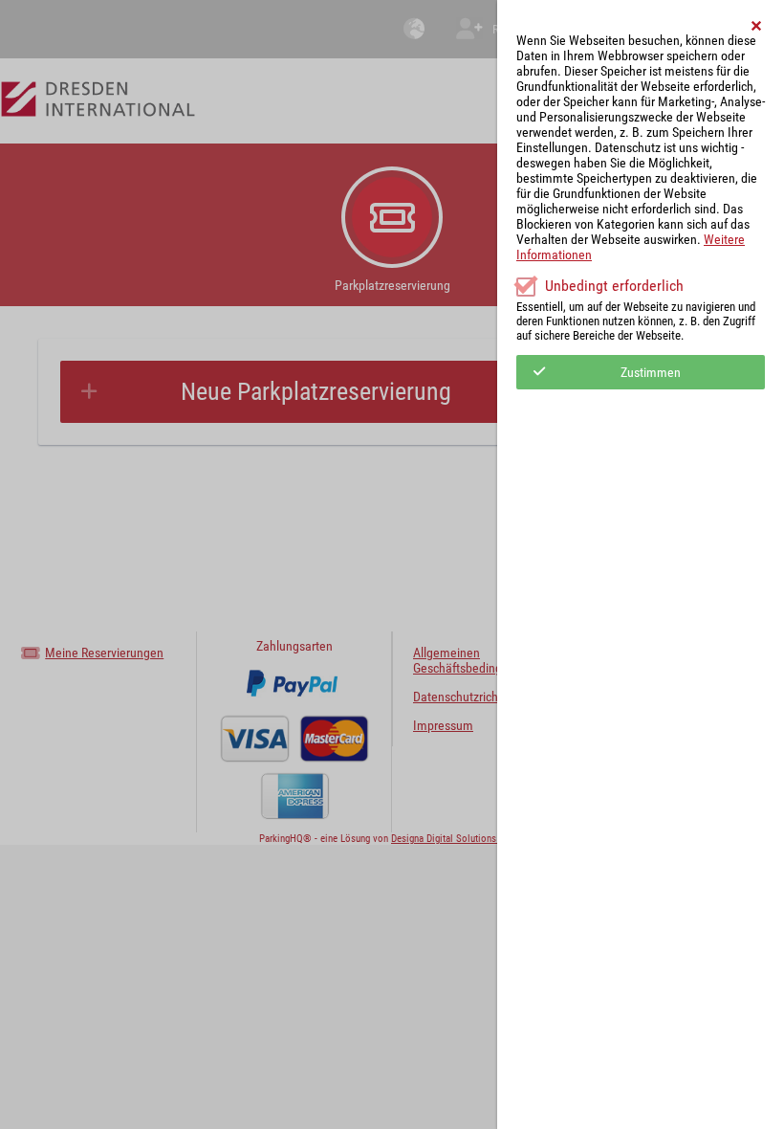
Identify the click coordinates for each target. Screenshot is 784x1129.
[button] (757, 26)
